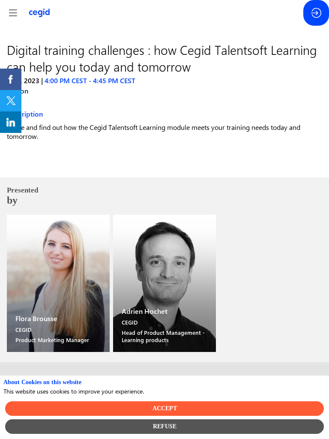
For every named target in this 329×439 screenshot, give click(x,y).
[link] (10, 79)
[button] (13, 13)
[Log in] (316, 13)
